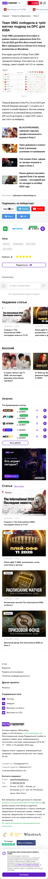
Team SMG (18, 244)
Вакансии (6, 668)
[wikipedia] (32, 834)
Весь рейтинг (15, 443)
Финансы (6, 688)
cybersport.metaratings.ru (24, 195)
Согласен (24, 875)
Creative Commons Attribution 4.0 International (21, 803)
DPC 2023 (31, 244)
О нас (4, 664)
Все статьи (19, 486)
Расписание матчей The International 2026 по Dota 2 (23, 603)
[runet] (4, 834)
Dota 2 (6, 244)
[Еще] (44, 3)
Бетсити (7, 249)
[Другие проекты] (11, 3)
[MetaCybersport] (13, 724)
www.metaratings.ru (32, 733)
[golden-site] (15, 834)
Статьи (7, 486)
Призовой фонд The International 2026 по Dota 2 (23, 644)
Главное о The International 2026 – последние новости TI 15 (15, 332)
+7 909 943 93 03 (17, 783)
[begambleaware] (26, 843)
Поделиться (22, 265)
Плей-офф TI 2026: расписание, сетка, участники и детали (22, 563)
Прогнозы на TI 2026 (16, 9)
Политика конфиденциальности (16, 676)
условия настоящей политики (27, 865)
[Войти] (41, 3)
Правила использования (12, 672)
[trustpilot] (8, 843)
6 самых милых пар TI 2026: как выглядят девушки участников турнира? (14, 377)
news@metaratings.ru (19, 779)
